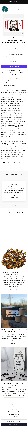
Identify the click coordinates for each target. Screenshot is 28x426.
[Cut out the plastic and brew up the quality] (14, 311)
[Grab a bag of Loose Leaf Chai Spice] (14, 257)
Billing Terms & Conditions (14, 411)
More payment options (14, 70)
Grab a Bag (14, 289)
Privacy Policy (14, 406)
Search (14, 404)
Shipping (8, 48)
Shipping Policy (14, 409)
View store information (9, 85)
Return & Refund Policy (14, 417)
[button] (14, 424)
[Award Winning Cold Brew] (14, 364)
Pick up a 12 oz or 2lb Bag (14, 398)
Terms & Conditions (14, 414)
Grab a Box (14, 343)
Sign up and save (13, 421)
